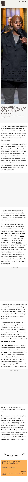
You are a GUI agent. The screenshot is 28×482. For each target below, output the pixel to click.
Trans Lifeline (5, 434)
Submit (23, 471)
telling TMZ (12, 133)
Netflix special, (21, 215)
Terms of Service (22, 473)
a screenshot (10, 165)
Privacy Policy (4, 474)
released (19, 242)
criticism (3, 240)
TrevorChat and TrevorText (9, 430)
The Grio (5, 352)
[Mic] (3, 3)
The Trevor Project (6, 345)
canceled (11, 256)
